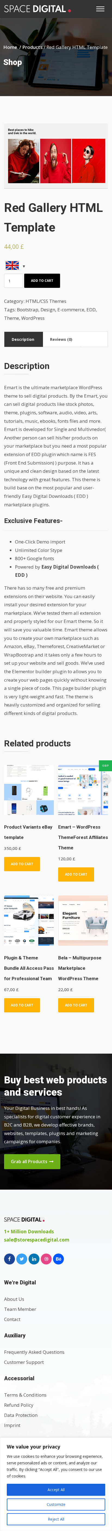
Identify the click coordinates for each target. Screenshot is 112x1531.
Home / (12, 47)
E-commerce (70, 309)
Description (23, 339)
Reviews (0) (61, 339)
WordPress (33, 318)
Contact (12, 1319)
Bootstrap (27, 309)
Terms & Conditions (25, 1395)
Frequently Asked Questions (34, 1352)
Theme (11, 318)
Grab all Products (29, 1161)
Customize (56, 1504)
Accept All (56, 1489)
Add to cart (42, 280)
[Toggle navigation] (102, 9)
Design (48, 309)
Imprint (12, 1425)
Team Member (20, 1309)
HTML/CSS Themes (46, 301)
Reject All (56, 1519)
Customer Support (24, 1362)
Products (32, 47)
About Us (14, 1299)
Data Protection (21, 1415)
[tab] (23, 339)
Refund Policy (18, 1405)
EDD (91, 309)
